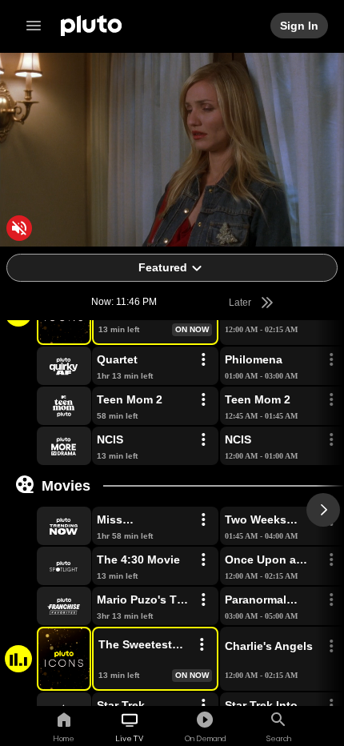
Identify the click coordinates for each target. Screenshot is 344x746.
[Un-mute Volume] (19, 228)
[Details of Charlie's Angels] (331, 647)
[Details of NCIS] (203, 440)
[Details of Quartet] (203, 360)
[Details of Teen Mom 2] (203, 400)
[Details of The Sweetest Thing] (201, 645)
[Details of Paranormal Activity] (331, 600)
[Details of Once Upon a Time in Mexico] (331, 560)
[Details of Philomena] (331, 360)
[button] (45, 366)
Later (241, 302)
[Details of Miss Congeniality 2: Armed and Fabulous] (203, 520)
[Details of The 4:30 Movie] (203, 560)
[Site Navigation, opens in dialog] (38, 25)
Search (278, 738)
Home (63, 738)
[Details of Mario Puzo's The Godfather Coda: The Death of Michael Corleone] (203, 600)
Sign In (300, 25)
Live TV (129, 738)
